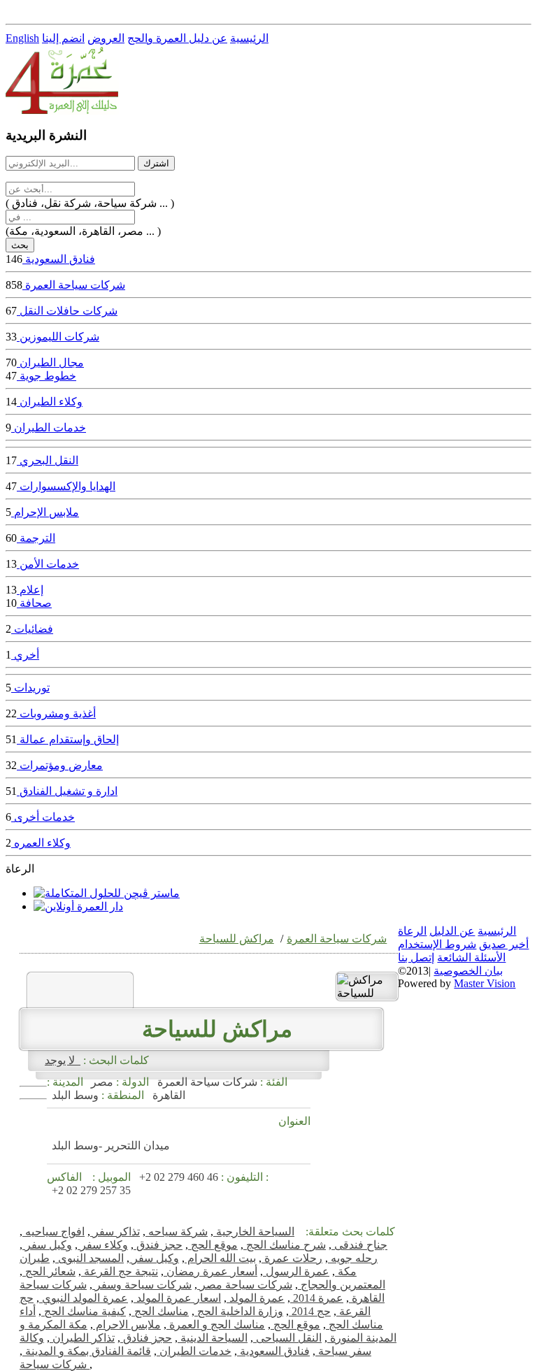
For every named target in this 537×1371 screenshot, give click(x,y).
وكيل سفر (47, 1245)
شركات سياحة (55, 1364)
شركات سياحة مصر (244, 1285)
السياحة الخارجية (253, 1231)
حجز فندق (158, 1245)
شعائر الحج (49, 1271)
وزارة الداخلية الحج (238, 1311)
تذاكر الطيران (82, 1338)
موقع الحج (213, 1245)
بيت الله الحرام (220, 1258)
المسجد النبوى (89, 1258)
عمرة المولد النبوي (83, 1298)
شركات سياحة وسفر (142, 1285)
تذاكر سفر (115, 1231)
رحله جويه (353, 1258)
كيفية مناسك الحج (83, 1311)
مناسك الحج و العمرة (215, 1324)
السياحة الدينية (213, 1338)
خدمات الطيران (194, 1351)
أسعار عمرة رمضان (210, 1271)
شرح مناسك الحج (284, 1245)
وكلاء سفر (103, 1245)
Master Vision (484, 983)
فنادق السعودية (273, 1351)
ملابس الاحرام (127, 1324)
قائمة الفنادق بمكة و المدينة (86, 1351)
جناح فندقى (359, 1245)
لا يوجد (62, 1060)
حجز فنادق (146, 1338)
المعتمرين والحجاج (341, 1285)
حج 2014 (310, 1311)
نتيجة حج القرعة (119, 1271)
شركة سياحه (176, 1231)
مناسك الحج (160, 1311)
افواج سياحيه (53, 1231)
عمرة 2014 (316, 1298)
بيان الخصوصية (468, 971)
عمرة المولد (256, 1298)
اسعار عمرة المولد (177, 1298)
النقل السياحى (287, 1338)
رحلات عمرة (292, 1258)
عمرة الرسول (296, 1271)
